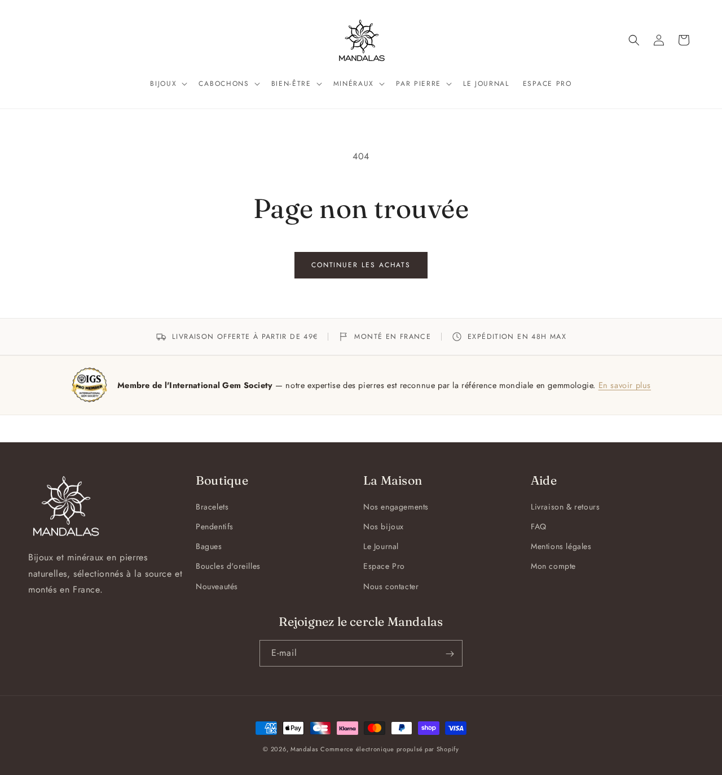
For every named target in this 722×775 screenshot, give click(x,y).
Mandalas (304, 749)
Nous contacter (391, 586)
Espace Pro (384, 566)
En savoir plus (624, 385)
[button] (167, 84)
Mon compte (553, 566)
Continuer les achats (361, 265)
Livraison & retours (565, 506)
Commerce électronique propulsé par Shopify (389, 749)
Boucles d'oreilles (228, 566)
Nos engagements (396, 506)
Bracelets (212, 506)
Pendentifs (215, 526)
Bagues (209, 546)
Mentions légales (561, 546)
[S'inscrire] (449, 654)
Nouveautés (217, 586)
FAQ (539, 526)
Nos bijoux (383, 526)
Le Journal (381, 546)
